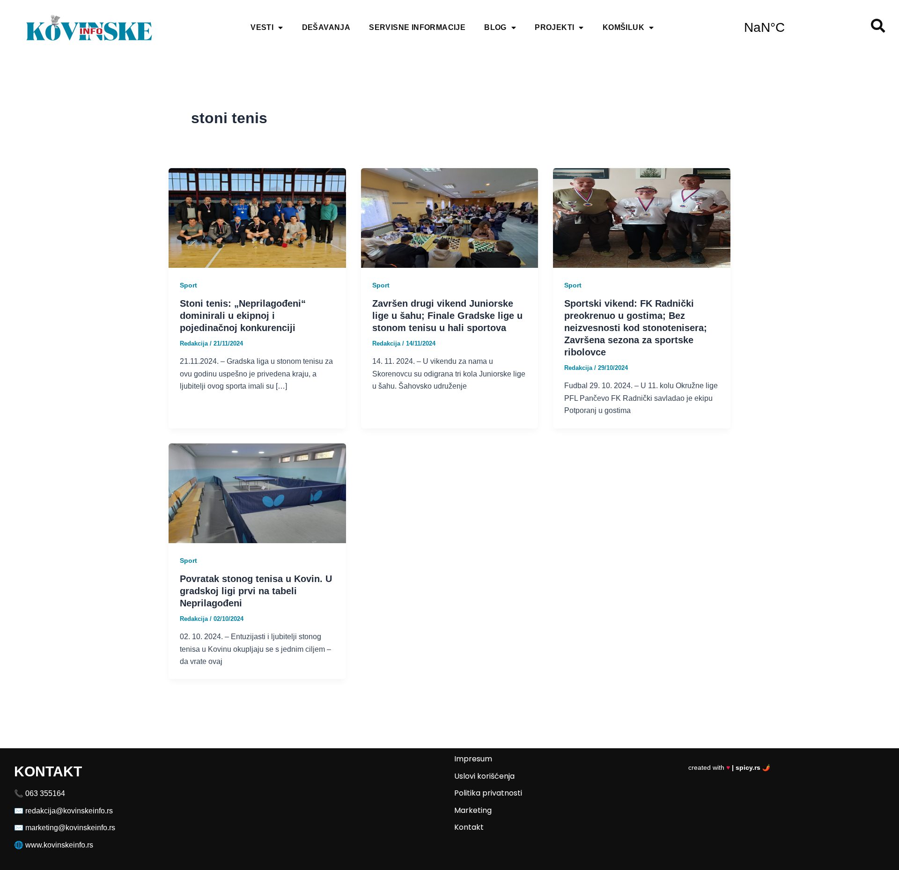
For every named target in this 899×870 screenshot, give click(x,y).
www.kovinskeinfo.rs (59, 845)
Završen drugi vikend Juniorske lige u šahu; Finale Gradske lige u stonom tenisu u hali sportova (447, 315)
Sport (188, 285)
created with (729, 767)
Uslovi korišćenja (484, 776)
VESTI (262, 27)
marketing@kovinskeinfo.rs (70, 828)
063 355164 (45, 793)
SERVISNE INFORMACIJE (417, 27)
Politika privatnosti (488, 793)
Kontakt (469, 827)
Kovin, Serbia (795, 28)
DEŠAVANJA (326, 27)
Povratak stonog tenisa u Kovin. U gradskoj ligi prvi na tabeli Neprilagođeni (256, 591)
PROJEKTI (554, 27)
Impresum (473, 758)
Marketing (473, 810)
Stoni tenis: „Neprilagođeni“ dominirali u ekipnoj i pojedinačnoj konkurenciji (243, 315)
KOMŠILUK (623, 27)
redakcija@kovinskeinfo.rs (69, 811)
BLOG (495, 27)
